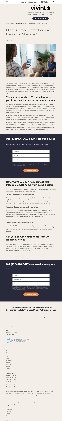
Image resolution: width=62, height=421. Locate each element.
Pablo (12, 326)
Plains (45, 323)
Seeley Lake (47, 320)
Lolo (12, 315)
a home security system (32, 91)
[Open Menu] (7, 2)
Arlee (12, 323)
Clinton (37, 320)
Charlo (29, 323)
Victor (37, 315)
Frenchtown (14, 320)
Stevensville (31, 320)
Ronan (21, 320)
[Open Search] (53, 2)
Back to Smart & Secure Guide (16, 256)
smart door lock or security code (36, 212)
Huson (37, 323)
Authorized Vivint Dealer (34, 391)
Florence (21, 315)
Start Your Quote (31, 170)
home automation (40, 104)
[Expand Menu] (26, 10)
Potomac (21, 323)
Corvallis (30, 315)
